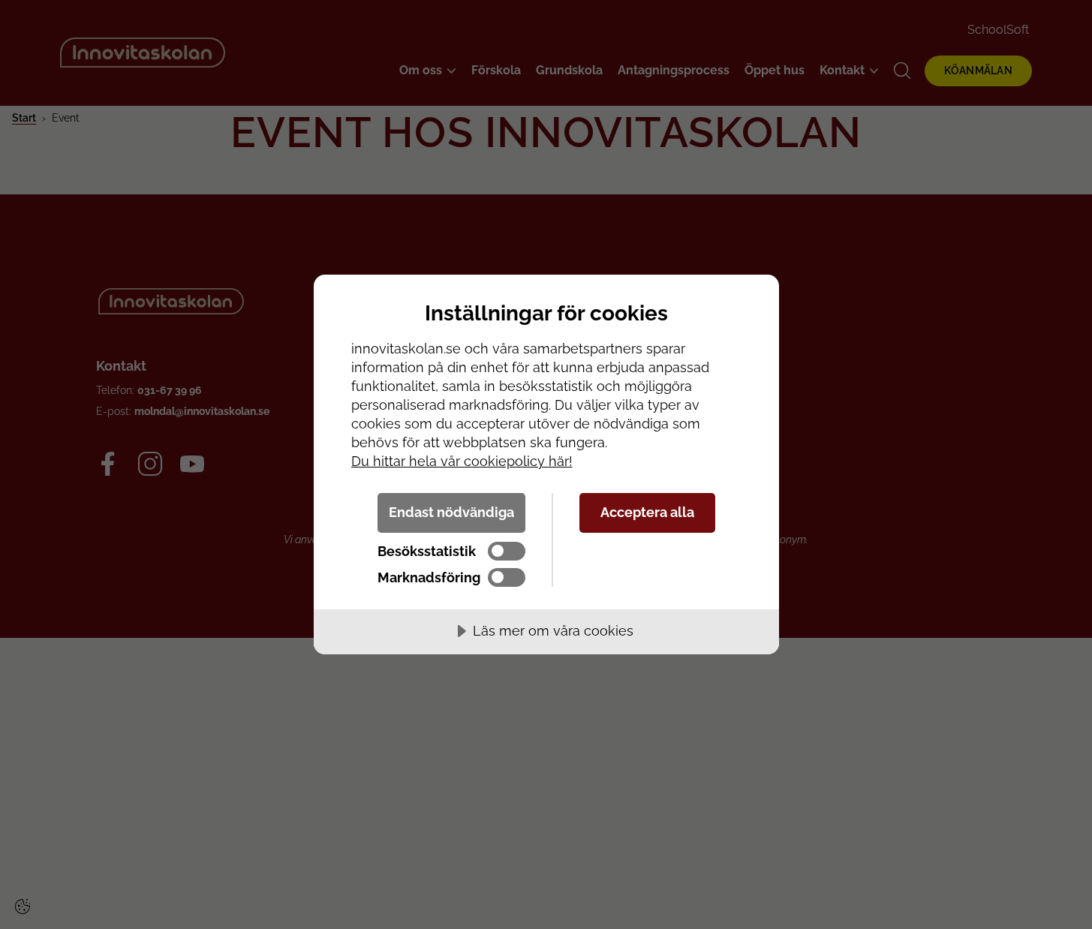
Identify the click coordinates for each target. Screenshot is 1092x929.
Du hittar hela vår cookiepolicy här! (462, 461)
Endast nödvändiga (451, 512)
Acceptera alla (647, 512)
